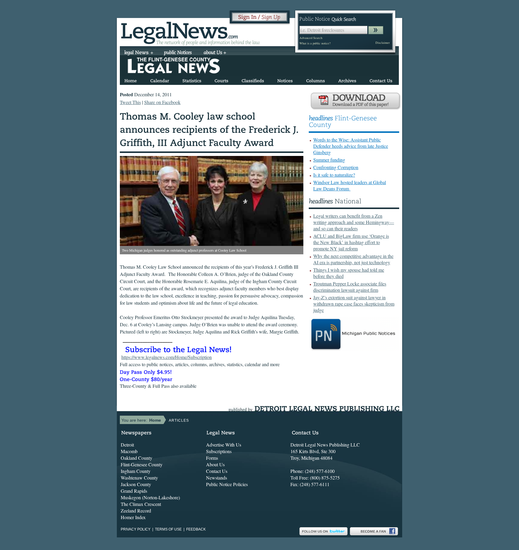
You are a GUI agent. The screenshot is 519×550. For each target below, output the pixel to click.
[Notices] (285, 79)
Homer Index (133, 517)
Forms (212, 458)
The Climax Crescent (141, 504)
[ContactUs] (380, 79)
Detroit (127, 444)
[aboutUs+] (215, 53)
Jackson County (136, 484)
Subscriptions (219, 451)
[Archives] (347, 79)
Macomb (129, 451)
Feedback (196, 529)
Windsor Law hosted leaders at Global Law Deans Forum (349, 185)
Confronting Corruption (335, 167)
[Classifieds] (252, 79)
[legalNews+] (139, 53)
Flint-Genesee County (141, 464)
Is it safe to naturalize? (334, 175)
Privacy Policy (135, 529)
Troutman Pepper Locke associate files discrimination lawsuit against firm (349, 286)
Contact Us (216, 471)
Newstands (216, 477)
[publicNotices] (177, 53)
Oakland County (136, 458)
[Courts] (221, 79)
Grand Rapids (134, 491)
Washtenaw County (139, 477)
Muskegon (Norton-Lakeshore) (150, 497)
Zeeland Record (136, 510)
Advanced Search (310, 38)
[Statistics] (191, 79)
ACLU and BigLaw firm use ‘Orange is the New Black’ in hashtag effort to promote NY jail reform (351, 242)
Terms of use (168, 529)
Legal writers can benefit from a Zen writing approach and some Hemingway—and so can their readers (353, 222)
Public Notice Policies (227, 484)
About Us (215, 464)
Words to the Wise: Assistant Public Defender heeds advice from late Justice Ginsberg (350, 145)
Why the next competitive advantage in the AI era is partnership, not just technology (353, 259)
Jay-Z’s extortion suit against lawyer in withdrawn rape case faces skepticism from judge (353, 303)
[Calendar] (159, 79)
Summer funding (329, 160)
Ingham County (135, 471)
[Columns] (315, 79)
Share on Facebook (162, 102)
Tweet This (130, 102)
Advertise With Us (223, 444)
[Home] (130, 79)
